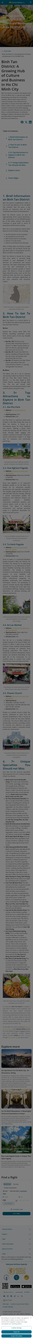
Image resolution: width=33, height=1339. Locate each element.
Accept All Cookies (16, 1336)
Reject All (16, 1332)
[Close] (31, 1318)
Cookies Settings (16, 1328)
